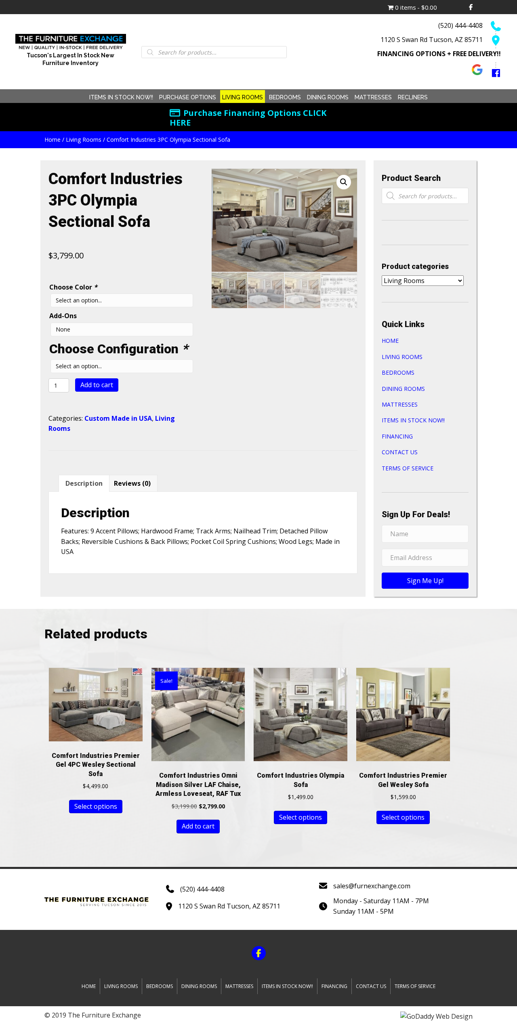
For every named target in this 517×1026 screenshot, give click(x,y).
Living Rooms (83, 139)
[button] (343, 182)
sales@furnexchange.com (371, 885)
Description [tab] (84, 483)
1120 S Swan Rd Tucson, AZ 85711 (431, 39)
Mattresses (400, 404)
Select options (95, 806)
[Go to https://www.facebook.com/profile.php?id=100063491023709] (492, 71)
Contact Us (400, 452)
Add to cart (96, 384)
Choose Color (73, 287)
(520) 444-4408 (460, 25)
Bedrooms (398, 372)
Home (52, 139)
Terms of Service (407, 468)
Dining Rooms (403, 388)
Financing (397, 436)
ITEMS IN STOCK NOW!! (413, 420)
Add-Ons (63, 315)
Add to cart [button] (198, 826)
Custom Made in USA (118, 418)
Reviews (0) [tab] (132, 483)
